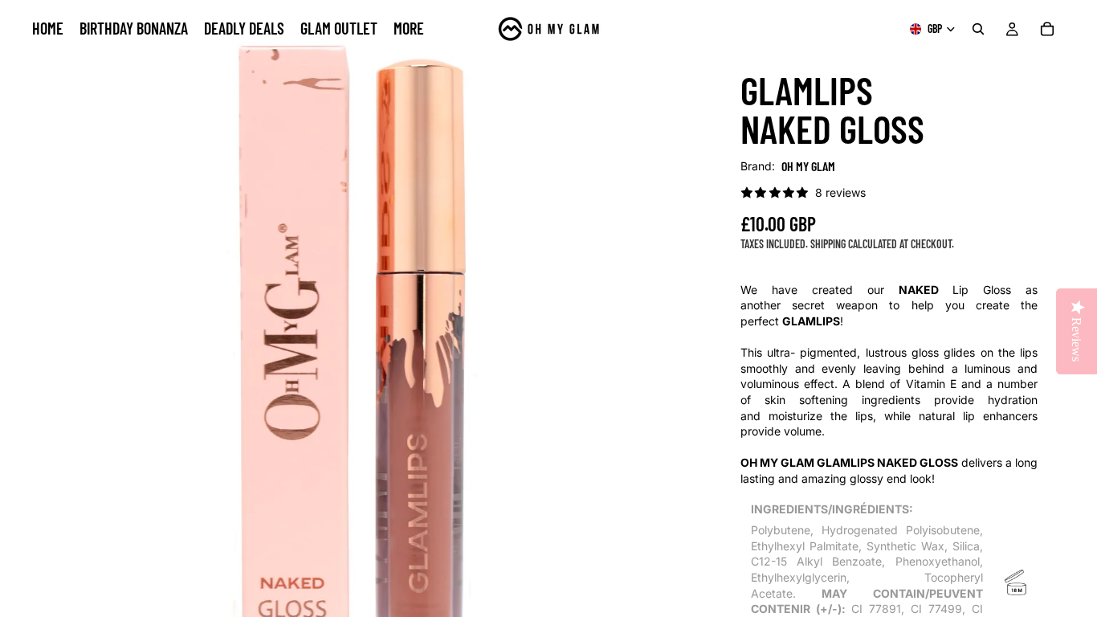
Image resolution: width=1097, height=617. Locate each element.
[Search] (978, 29)
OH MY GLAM (808, 166)
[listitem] (408, 29)
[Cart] (1047, 29)
